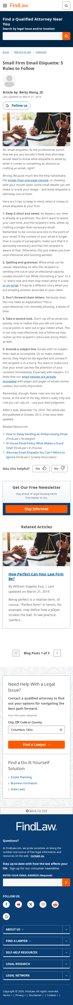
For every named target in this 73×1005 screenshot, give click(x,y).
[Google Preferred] (6, 916)
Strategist (41, 52)
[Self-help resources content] (66, 952)
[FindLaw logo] (20, 5)
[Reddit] (55, 904)
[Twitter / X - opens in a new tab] (30, 904)
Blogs (6, 52)
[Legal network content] (66, 975)
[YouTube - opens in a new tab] (18, 904)
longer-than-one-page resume (28, 180)
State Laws (18, 789)
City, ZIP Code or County (25, 722)
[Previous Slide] (15, 653)
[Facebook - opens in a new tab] (6, 904)
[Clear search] (61, 730)
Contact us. (37, 856)
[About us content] (66, 929)
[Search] (66, 6)
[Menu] (5, 5)
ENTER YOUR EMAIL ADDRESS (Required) (27, 875)
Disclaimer (35, 995)
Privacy (19, 995)
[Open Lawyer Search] (36, 36)
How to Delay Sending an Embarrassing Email (36, 434)
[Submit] (66, 882)
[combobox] (36, 730)
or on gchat (10, 285)
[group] (36, 594)
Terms (6, 995)
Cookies (51, 995)
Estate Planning (21, 777)
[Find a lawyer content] (66, 941)
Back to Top (38, 810)
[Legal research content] (66, 964)
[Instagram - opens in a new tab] (43, 904)
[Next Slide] (57, 653)
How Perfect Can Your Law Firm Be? (36, 576)
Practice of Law (22, 52)
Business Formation (24, 783)
